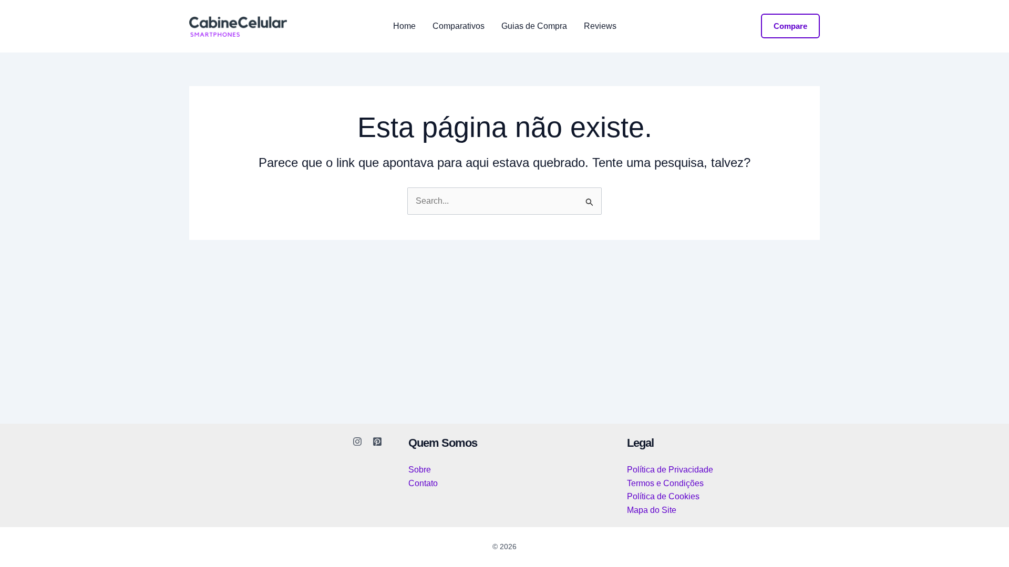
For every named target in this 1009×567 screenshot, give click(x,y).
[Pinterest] (377, 441)
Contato (423, 483)
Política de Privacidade (670, 469)
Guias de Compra (534, 26)
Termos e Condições (665, 483)
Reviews (600, 26)
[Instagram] (357, 441)
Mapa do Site (651, 510)
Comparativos (459, 26)
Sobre (419, 469)
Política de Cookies (663, 496)
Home (404, 26)
